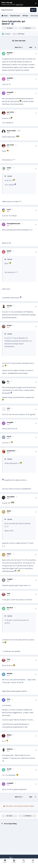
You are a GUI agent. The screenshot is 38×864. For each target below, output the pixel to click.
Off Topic (21, 34)
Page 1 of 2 (18, 47)
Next (30, 47)
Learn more (4, 3)
